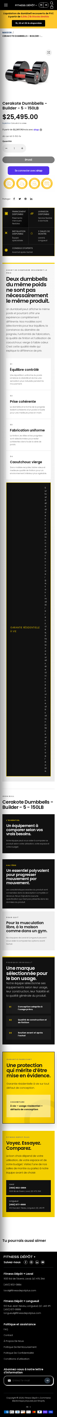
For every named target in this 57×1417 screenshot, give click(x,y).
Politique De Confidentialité (19, 1352)
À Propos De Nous (14, 1341)
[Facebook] (14, 199)
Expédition (6, 123)
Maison (7, 32)
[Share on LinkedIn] (31, 199)
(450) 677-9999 (12, 1309)
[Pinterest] (25, 199)
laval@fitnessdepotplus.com (20, 1290)
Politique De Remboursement (20, 1347)
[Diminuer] (6, 148)
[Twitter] (20, 199)
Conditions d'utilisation (16, 1358)
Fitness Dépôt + (32, 1397)
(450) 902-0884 (12, 1284)
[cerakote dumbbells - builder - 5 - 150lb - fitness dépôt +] (48, 52)
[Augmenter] (22, 148)
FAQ (6, 1329)
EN (46, 5)
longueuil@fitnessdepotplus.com (22, 1313)
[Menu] (5, 5)
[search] (52, 3)
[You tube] (43, 1262)
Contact (8, 1335)
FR (41, 5)
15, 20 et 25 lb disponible (28, 23)
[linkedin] (37, 1262)
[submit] (47, 1381)
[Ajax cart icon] (52, 7)
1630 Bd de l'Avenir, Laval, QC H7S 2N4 (24, 1278)
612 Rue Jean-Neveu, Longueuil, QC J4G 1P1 (27, 1306)
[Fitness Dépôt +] (26, 5)
